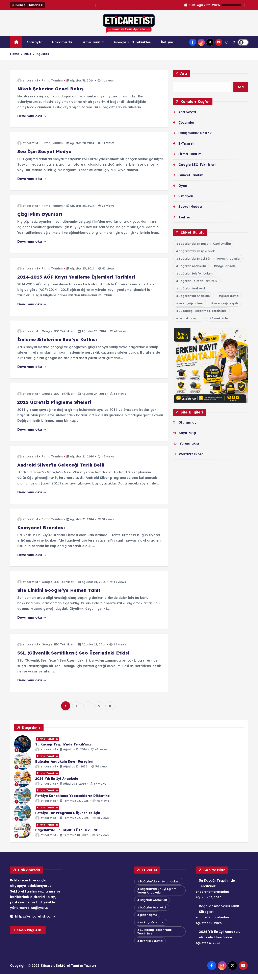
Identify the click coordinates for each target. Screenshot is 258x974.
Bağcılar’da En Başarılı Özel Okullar (66, 830)
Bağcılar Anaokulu (192, 266)
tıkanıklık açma (190, 318)
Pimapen (185, 196)
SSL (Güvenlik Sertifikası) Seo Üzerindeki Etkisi (73, 653)
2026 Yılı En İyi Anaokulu (56, 779)
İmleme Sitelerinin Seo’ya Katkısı (57, 339)
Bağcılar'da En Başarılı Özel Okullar (205, 243)
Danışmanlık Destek (195, 133)
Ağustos (42, 54)
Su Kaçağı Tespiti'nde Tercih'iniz (202, 311)
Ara (183, 73)
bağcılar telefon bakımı (196, 273)
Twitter (184, 217)
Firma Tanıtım (93, 42)
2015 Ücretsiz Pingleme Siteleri (54, 402)
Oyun (182, 186)
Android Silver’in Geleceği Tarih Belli (60, 465)
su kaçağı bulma (191, 303)
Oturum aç (187, 422)
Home (14, 54)
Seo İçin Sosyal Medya (44, 151)
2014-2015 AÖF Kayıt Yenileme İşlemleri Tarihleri (76, 277)
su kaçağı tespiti (226, 303)
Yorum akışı (189, 443)
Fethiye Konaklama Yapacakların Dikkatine (72, 796)
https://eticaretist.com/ (34, 916)
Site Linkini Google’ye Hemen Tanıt (58, 590)
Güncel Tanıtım (190, 175)
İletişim (167, 42)
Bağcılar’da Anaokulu (195, 296)
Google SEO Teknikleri (132, 42)
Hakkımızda (62, 42)
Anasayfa (34, 42)
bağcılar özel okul (192, 288)
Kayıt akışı (187, 433)
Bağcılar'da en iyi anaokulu (199, 251)
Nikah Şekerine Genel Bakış (50, 89)
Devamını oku (30, 116)
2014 (27, 54)
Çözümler (186, 122)
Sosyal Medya (190, 207)
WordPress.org (191, 454)
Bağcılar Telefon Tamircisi (198, 281)
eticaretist (30, 80)
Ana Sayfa (187, 112)
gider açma (230, 296)
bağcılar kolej (226, 266)
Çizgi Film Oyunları (39, 214)
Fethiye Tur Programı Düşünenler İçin (67, 813)
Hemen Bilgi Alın (27, 930)
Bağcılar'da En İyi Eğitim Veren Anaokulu (209, 258)
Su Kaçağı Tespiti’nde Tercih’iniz (71, 5)
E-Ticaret (186, 143)
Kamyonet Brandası (41, 527)
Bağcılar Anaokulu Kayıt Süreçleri (64, 761)
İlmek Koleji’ (221, 318)
